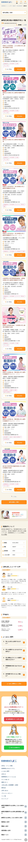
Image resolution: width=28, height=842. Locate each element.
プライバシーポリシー (7, 793)
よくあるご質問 (5, 771)
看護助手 (14, 5)
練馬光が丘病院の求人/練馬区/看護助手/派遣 (14, 93)
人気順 (25, 24)
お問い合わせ (4, 790)
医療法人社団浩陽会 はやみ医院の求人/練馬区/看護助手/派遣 (14, 46)
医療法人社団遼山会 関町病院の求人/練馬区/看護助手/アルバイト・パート (14, 373)
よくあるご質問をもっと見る (14, 683)
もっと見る (4, 534)
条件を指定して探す (14, 502)
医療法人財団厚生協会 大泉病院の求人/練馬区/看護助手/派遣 (14, 326)
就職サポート (4, 782)
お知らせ (3, 774)
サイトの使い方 (5, 779)
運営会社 (3, 787)
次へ (15, 496)
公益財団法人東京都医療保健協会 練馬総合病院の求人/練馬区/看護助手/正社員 (14, 279)
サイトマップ (4, 798)
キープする (9, 69)
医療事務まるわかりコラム (8, 768)
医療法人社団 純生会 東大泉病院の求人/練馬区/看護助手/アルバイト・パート (13, 234)
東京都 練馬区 (7, 59)
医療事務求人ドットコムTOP (6, 5)
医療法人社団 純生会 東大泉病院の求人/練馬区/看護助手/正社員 (13, 187)
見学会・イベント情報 (7, 765)
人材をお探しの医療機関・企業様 (9, 785)
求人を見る (19, 69)
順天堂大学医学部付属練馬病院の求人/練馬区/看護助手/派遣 (14, 467)
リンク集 (3, 796)
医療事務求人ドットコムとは (8, 776)
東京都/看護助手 (19, 5)
